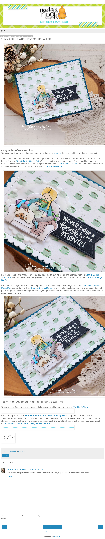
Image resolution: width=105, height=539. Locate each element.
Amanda (57, 153)
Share (6, 455)
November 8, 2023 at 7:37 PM (31, 469)
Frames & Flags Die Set (42, 288)
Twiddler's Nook (80, 407)
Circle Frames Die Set (53, 166)
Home (52, 527)
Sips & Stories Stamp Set (27, 161)
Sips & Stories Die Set (66, 164)
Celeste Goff (12, 469)
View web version (52, 532)
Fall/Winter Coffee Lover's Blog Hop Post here (27, 424)
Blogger (57, 536)
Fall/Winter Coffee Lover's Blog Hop (46, 415)
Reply (9, 476)
